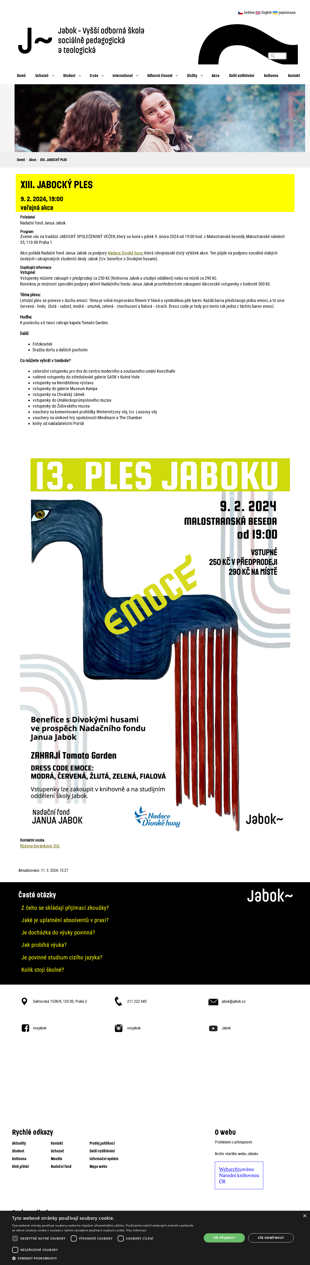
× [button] (304, 1216)
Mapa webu (98, 1166)
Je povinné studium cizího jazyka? (61, 957)
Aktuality (19, 1143)
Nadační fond (61, 1166)
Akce (215, 75)
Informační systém (104, 1158)
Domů (21, 75)
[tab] (155, 908)
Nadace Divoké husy (125, 252)
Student (69, 75)
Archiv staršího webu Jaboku (236, 1153)
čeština (249, 12)
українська (287, 12)
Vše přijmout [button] (224, 1238)
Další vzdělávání (241, 75)
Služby (192, 75)
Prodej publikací (102, 1143)
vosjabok (39, 1028)
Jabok (226, 1028)
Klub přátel (20, 1166)
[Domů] (84, 39)
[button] (104, 1258)
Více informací (136, 1230)
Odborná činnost (159, 75)
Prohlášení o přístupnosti (233, 1142)
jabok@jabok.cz (234, 1001)
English (266, 12)
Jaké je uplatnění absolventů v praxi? (64, 920)
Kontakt (294, 75)
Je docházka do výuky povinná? (58, 932)
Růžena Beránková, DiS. (40, 845)
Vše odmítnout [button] (271, 1238)
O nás (94, 75)
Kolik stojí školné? (42, 969)
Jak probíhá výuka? (44, 944)
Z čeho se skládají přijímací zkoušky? (65, 907)
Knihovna (271, 75)
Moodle (56, 1158)
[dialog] (155, 1238)
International (123, 75)
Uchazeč (42, 75)
